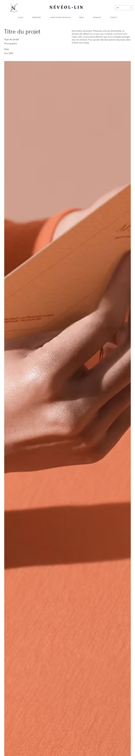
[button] (81, 17)
